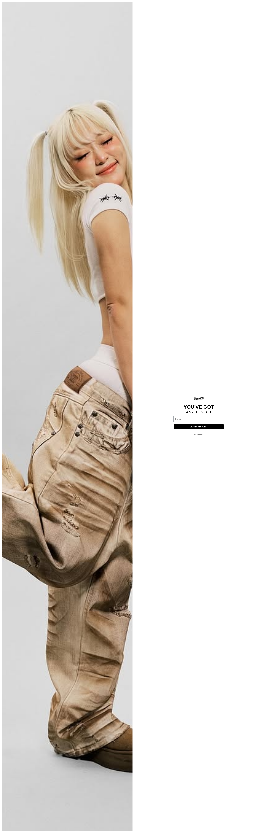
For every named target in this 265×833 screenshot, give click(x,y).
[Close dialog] (262, 3)
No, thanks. (198, 435)
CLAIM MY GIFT (199, 427)
